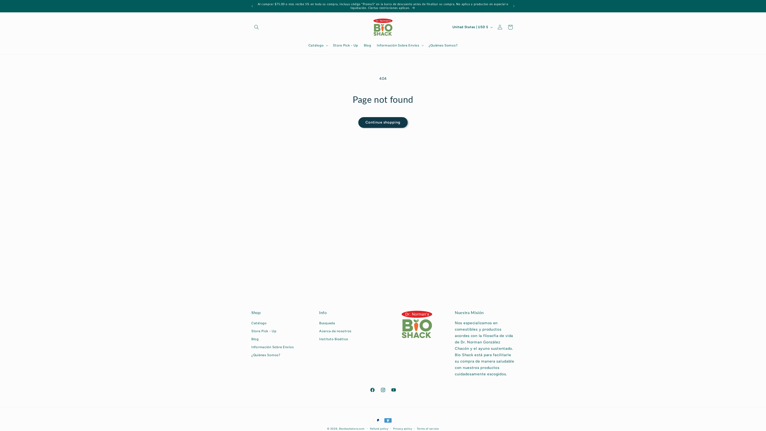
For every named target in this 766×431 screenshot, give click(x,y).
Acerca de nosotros (335, 331)
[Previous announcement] (252, 6)
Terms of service (428, 428)
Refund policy (379, 428)
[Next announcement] (513, 6)
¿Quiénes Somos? (265, 355)
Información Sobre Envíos (272, 347)
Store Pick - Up (263, 331)
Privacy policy (402, 428)
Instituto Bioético (333, 339)
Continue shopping (382, 122)
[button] (256, 27)
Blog (255, 339)
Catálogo (259, 323)
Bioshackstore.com (351, 428)
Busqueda (327, 323)
